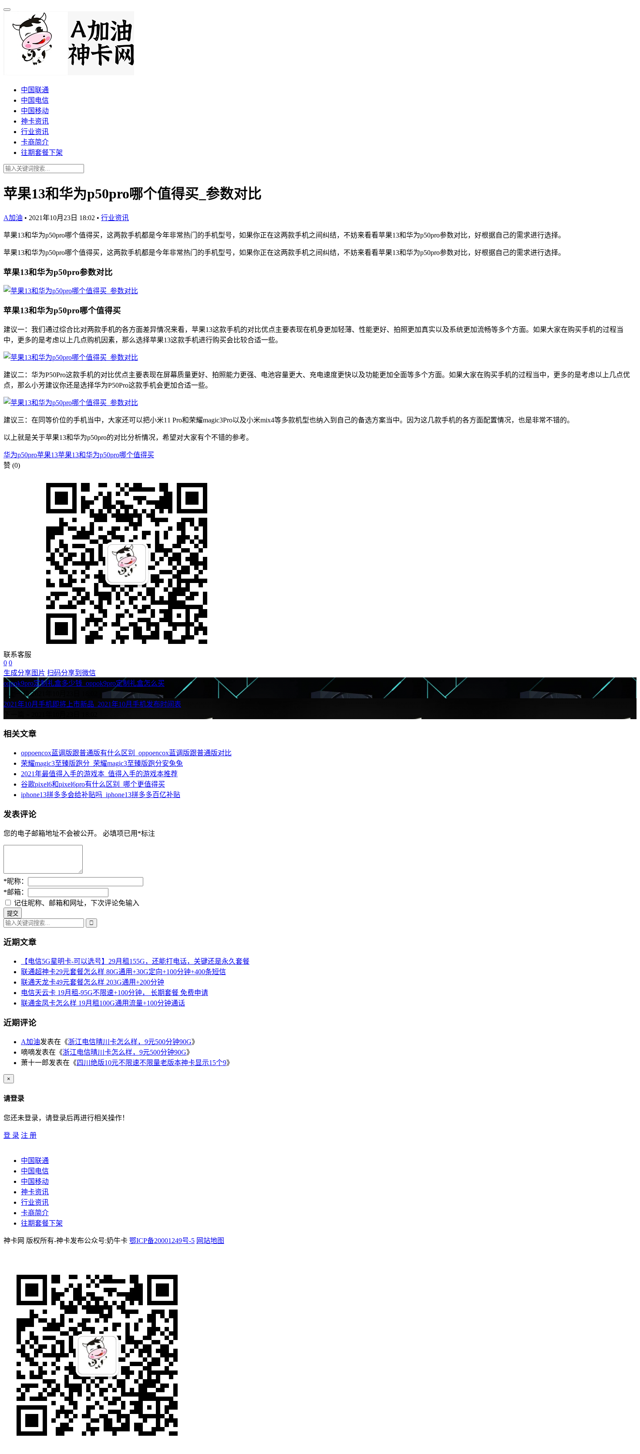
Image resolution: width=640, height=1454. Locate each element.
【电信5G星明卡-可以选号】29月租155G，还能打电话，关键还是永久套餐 (135, 961)
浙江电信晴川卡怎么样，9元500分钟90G (130, 1041)
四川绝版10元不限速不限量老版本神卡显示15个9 (151, 1062)
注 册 (29, 1135)
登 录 (11, 1135)
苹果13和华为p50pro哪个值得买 (106, 455)
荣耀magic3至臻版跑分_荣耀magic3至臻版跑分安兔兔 (102, 763)
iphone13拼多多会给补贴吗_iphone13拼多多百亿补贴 (100, 794)
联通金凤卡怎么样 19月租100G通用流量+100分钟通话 (103, 1003)
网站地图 (210, 1240)
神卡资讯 (35, 121)
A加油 (13, 217)
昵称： (15, 881)
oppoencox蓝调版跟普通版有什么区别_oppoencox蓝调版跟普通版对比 (126, 753)
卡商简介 (35, 142)
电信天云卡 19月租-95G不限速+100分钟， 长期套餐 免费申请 (114, 992)
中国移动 (35, 110)
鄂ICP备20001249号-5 (162, 1240)
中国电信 (35, 100)
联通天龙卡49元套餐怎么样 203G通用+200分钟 (92, 982)
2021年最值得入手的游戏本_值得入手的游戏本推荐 (99, 773)
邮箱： (15, 892)
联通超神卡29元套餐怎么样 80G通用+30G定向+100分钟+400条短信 (123, 971)
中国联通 (35, 90)
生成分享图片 (24, 673)
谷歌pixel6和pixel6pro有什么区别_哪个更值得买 (93, 784)
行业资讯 (35, 131)
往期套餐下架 (42, 152)
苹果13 (47, 455)
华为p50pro (20, 455)
